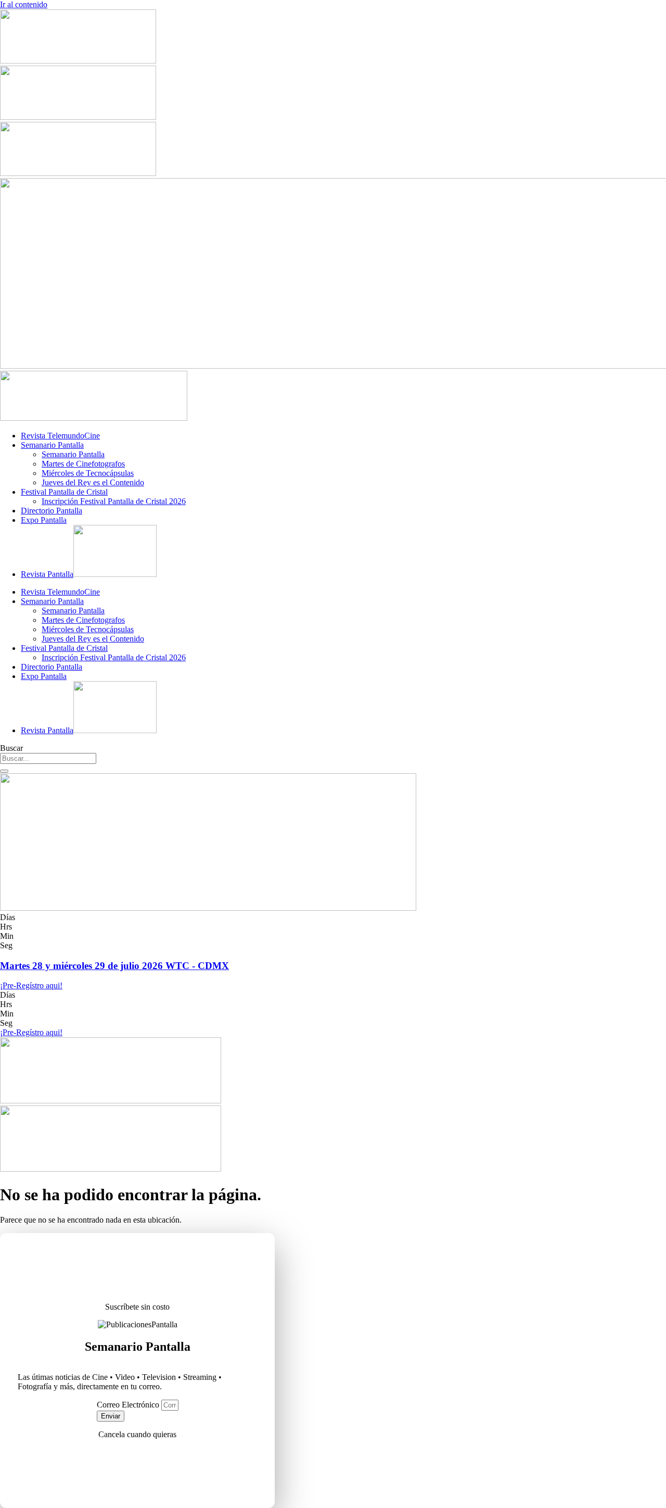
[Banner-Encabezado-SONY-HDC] (78, 116)
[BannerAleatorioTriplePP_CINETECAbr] (110, 1168)
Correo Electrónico (129, 1404)
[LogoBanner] (93, 417)
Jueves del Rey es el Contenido (93, 482)
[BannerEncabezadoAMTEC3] (78, 173)
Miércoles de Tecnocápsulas (88, 473)
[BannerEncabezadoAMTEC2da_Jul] (78, 60)
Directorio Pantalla (51, 510)
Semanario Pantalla (52, 445)
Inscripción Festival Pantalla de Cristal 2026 (114, 501)
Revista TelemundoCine (60, 435)
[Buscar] (4, 771)
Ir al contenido (23, 4)
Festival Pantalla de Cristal (64, 491)
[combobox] (48, 758)
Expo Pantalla (44, 520)
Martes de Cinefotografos (83, 463)
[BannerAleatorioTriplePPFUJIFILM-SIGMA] (110, 1100)
